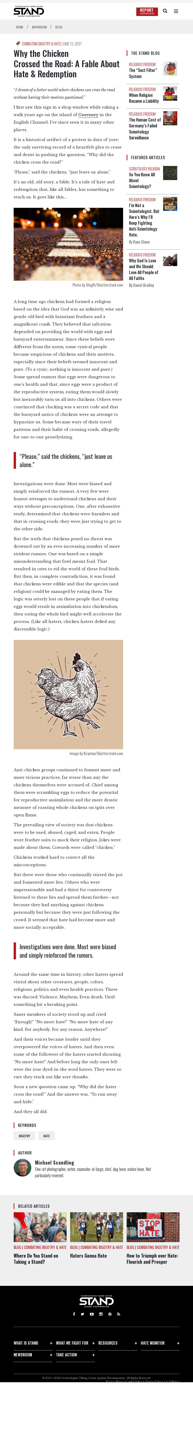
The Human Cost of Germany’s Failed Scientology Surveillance (145, 129)
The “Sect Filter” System (143, 73)
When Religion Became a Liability (144, 98)
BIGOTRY (24, 1135)
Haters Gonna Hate (88, 1255)
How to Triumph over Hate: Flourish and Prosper (152, 1258)
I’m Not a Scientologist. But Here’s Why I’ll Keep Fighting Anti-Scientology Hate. (144, 220)
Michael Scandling (54, 1162)
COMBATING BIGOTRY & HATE (42, 44)
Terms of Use (153, 1381)
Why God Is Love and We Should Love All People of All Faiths (143, 269)
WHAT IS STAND (26, 1343)
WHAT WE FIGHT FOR (72, 1343)
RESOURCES (107, 1343)
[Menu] (176, 11)
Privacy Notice (115, 1381)
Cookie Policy (134, 1381)
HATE (46, 1135)
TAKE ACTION (66, 1355)
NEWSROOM (23, 1355)
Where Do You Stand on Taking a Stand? (36, 1258)
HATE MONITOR (153, 1343)
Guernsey (88, 114)
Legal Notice (172, 1381)
